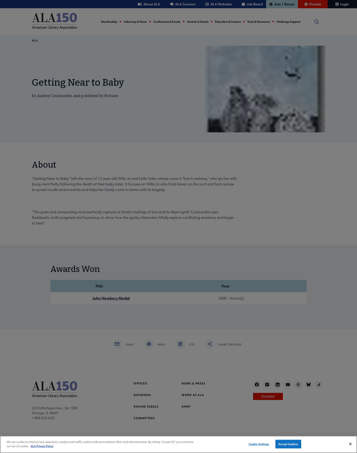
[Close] (350, 443)
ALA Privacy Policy (42, 446)
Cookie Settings (259, 444)
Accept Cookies (288, 444)
